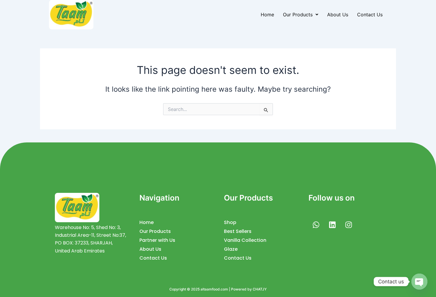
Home (267, 15)
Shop (230, 222)
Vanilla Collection (245, 240)
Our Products (298, 15)
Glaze (231, 249)
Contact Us (370, 15)
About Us (337, 15)
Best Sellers (238, 231)
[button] (301, 14)
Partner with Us (157, 240)
